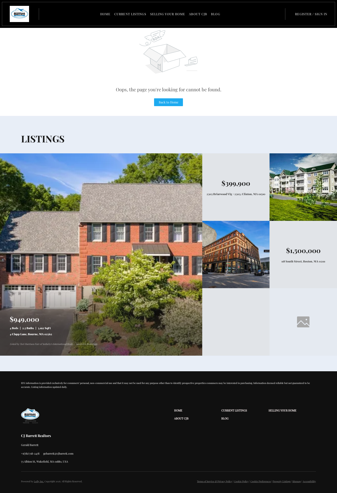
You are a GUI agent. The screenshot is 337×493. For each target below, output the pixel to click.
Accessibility (309, 481)
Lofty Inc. (39, 481)
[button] (19, 14)
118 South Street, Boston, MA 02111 (303, 261)
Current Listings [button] (130, 14)
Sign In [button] (321, 14)
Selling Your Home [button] (167, 14)
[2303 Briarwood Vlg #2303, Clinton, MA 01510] (303, 220)
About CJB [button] (198, 14)
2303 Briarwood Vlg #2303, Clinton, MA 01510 (236, 194)
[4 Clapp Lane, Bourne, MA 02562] (101, 354)
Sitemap (296, 481)
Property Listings (282, 481)
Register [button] (303, 14)
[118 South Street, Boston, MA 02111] (236, 287)
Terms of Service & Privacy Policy (214, 481)
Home (105, 14)
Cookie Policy (241, 481)
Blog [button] (215, 14)
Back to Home (168, 102)
